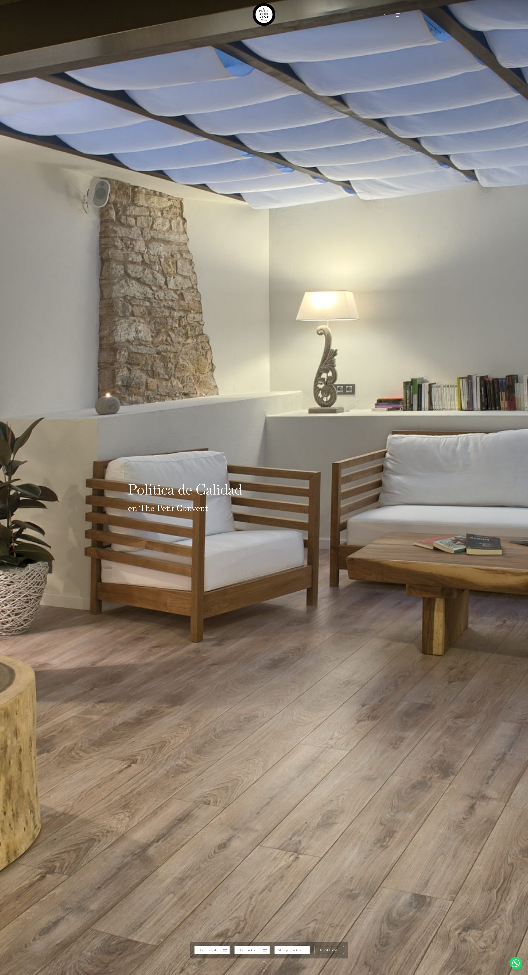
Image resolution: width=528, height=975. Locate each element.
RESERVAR (329, 950)
